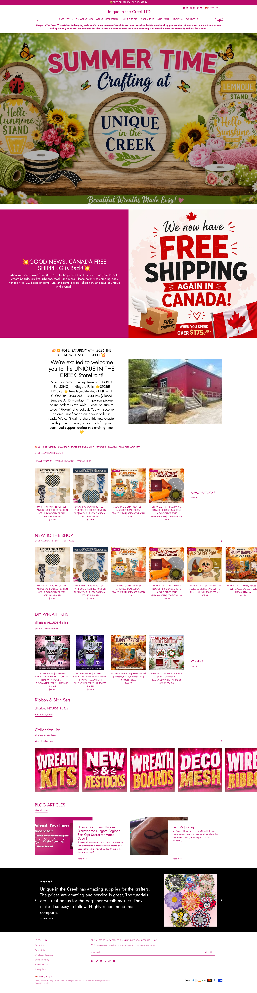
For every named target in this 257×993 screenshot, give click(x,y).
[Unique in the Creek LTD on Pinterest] (191, 8)
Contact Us (40, 950)
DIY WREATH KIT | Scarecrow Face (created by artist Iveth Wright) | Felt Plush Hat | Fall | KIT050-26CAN (205, 589)
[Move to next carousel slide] (220, 541)
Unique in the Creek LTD (58, 981)
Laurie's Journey (183, 827)
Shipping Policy (42, 959)
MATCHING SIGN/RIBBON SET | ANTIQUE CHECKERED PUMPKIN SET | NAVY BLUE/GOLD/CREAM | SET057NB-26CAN (90, 511)
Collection (39, 945)
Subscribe (210, 952)
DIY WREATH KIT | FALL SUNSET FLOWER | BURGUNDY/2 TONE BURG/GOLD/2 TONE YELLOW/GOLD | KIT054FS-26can (166, 511)
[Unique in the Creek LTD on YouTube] (201, 8)
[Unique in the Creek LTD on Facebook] (184, 8)
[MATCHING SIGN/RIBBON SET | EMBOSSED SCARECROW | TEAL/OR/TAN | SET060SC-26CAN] (128, 485)
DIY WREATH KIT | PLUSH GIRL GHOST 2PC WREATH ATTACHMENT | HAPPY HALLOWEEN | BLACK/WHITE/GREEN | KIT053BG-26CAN (52, 680)
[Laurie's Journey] (159, 840)
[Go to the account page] (215, 19)
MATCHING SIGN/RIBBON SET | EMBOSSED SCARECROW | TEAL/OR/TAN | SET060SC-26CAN (128, 510)
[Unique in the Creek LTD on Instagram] (194, 8)
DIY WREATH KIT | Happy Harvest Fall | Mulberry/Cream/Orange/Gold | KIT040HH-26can (128, 676)
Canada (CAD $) (214, 8)
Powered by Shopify (42, 983)
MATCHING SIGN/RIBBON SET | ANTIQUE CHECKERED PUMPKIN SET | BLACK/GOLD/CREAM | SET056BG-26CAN (52, 511)
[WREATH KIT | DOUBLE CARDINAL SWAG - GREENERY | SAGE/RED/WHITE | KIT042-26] (166, 652)
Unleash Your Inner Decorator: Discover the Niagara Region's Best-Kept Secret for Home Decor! (99, 833)
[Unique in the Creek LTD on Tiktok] (198, 8)
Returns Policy (41, 964)
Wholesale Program (44, 954)
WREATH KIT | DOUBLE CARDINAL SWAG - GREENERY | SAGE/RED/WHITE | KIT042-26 (167, 676)
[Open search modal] (36, 19)
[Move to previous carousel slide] (213, 541)
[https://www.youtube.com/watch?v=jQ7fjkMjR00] (128, 118)
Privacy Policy (41, 969)
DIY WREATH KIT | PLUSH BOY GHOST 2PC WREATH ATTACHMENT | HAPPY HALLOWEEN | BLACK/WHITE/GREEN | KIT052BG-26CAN (90, 680)
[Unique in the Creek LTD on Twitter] (187, 8)
